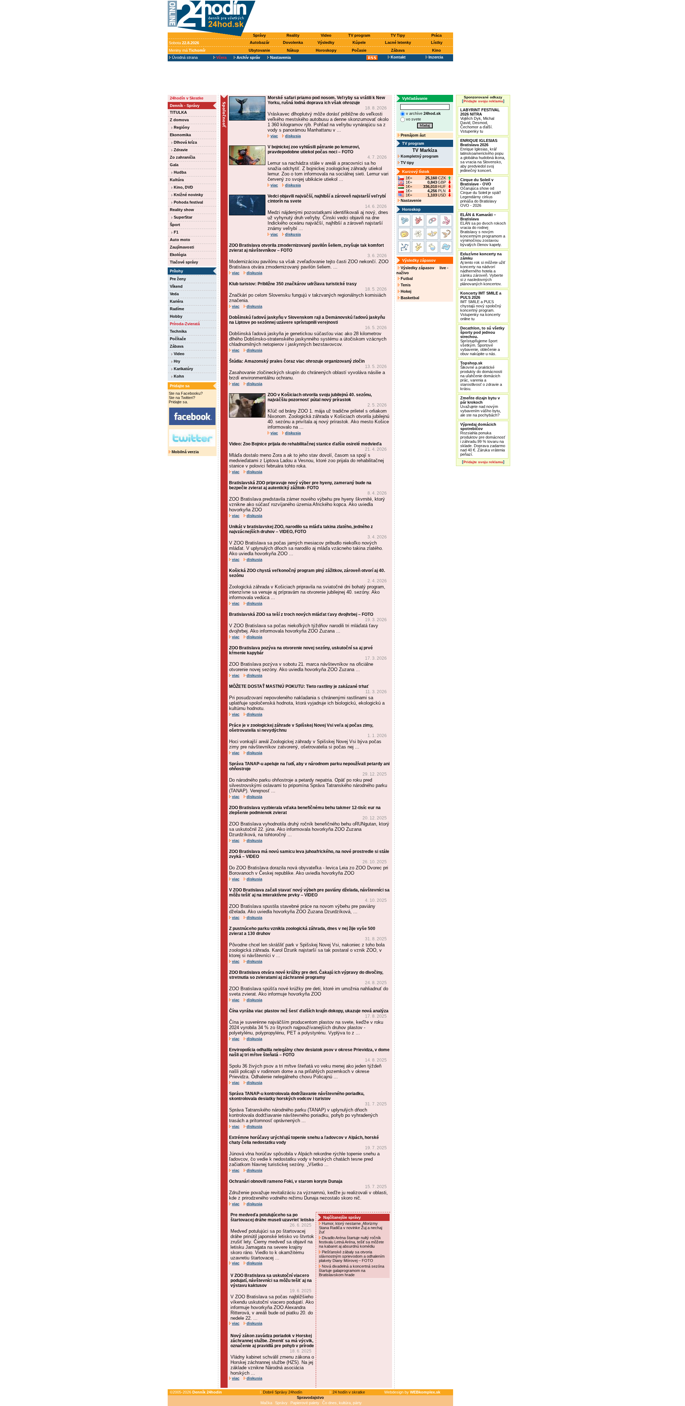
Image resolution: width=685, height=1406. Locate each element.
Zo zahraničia (182, 157)
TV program (359, 35)
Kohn (178, 376)
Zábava (398, 50)
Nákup (293, 50)
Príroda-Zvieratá (185, 324)
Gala (174, 165)
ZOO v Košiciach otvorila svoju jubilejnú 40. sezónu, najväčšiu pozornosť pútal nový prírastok (320, 397)
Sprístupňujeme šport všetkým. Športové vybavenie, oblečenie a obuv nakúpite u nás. (482, 341)
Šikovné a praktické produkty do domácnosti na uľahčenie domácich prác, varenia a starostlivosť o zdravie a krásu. (481, 376)
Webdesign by (412, 1392)
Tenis (405, 285)
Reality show (182, 210)
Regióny (181, 127)
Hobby (176, 316)
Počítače (178, 339)
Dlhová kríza (185, 142)
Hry (176, 361)
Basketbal (409, 298)
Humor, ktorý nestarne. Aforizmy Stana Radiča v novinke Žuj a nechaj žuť (350, 1227)
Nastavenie (410, 200)
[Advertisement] (356, 16)
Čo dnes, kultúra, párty (342, 1403)
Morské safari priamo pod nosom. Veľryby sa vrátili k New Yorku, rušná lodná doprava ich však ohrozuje (326, 100)
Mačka (266, 1403)
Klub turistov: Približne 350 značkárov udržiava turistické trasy (293, 283)
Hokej (405, 291)
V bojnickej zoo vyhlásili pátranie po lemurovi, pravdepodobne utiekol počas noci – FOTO (314, 149)
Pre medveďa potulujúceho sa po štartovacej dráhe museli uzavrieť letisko (272, 1217)
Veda (174, 294)
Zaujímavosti (182, 247)
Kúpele (359, 42)
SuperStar (182, 217)
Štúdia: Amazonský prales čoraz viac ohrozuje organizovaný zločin (297, 361)
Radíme (177, 309)
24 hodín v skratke (348, 1392)
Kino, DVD (183, 187)
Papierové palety (304, 1403)
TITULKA (178, 112)
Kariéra (176, 301)
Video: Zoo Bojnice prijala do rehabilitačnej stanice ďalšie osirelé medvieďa (305, 443)
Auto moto (180, 239)
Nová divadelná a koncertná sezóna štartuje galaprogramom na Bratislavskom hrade (351, 1270)
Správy (259, 35)
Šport (175, 225)
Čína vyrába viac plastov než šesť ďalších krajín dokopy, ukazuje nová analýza (309, 1010)
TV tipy (407, 162)
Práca (436, 35)
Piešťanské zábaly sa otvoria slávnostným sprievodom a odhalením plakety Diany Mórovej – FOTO (352, 1256)
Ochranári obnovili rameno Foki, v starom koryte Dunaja (285, 1181)
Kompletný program (419, 156)
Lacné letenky (398, 42)
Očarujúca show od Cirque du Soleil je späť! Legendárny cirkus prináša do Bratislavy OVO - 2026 (480, 193)
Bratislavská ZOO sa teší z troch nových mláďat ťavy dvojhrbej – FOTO (301, 614)
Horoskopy (326, 50)
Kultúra (177, 180)
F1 (175, 232)
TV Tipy (398, 35)
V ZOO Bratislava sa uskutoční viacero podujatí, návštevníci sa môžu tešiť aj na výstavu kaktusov (271, 1280)
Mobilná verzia (185, 452)
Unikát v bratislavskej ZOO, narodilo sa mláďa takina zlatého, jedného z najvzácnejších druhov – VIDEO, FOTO (301, 529)
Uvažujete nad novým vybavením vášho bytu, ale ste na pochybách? (480, 406)
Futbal (406, 278)
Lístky (436, 42)
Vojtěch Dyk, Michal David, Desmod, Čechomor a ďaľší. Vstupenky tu (480, 120)
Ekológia (178, 254)
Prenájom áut (413, 135)
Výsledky (326, 42)
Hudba (179, 172)
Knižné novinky (188, 195)
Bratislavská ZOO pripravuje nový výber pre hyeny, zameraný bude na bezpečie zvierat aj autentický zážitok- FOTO (300, 485)
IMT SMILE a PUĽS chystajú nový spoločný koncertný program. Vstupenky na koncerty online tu (480, 306)
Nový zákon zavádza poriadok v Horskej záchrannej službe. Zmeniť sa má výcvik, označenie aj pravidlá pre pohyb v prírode (272, 1340)
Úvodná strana (184, 57)
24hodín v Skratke (186, 98)
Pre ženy (178, 279)
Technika (178, 331)
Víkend (176, 286)
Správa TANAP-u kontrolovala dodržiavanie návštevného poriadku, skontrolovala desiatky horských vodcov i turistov (296, 1096)
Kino (436, 50)
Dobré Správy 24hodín (282, 1392)
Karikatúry (183, 369)
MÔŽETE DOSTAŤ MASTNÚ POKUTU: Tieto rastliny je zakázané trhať (299, 686)
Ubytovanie (259, 50)
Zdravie (180, 150)
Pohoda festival (188, 202)
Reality (292, 35)
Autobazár (259, 42)
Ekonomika (180, 135)
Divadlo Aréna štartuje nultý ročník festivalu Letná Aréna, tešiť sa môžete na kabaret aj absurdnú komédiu (351, 1242)
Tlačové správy (184, 262)
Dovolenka (293, 42)
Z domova (179, 120)
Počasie (359, 50)
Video (326, 35)
